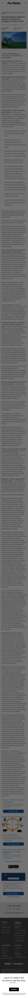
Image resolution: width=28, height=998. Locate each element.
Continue (14, 989)
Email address (12, 982)
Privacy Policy (22, 994)
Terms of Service (13, 994)
